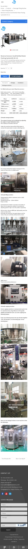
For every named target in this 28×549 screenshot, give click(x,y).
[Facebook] (2, 494)
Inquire (5, 76)
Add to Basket (17, 76)
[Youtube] (6, 494)
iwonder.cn (14, 541)
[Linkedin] (10, 494)
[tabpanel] (14, 38)
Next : (21, 458)
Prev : (7, 458)
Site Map (15, 539)
